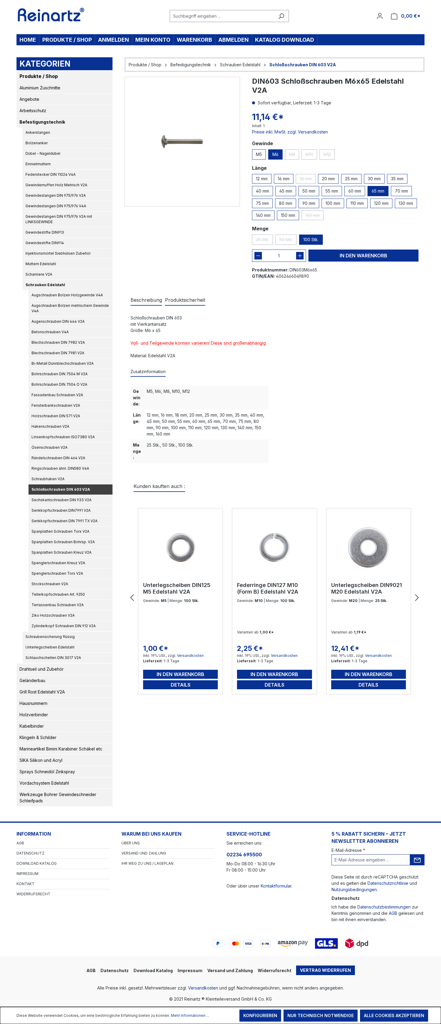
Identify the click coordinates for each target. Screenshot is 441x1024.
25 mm (351, 178)
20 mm (328, 178)
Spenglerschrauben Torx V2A (57, 573)
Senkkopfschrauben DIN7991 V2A (61, 510)
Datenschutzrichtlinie (388, 883)
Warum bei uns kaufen (152, 834)
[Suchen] (281, 16)
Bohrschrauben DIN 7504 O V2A (59, 384)
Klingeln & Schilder (38, 737)
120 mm (381, 203)
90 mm (308, 203)
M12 (329, 156)
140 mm (263, 215)
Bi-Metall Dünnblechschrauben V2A (63, 363)
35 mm (397, 178)
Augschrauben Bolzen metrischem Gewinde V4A (70, 308)
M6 (275, 154)
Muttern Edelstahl (41, 264)
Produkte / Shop (39, 76)
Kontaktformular (276, 885)
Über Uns (131, 843)
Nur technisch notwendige (320, 1015)
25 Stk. (264, 241)
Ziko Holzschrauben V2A (53, 615)
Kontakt (25, 884)
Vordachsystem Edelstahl (44, 783)
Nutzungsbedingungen (354, 889)
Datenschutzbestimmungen (384, 906)
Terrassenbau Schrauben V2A (58, 605)
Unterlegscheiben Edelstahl (50, 647)
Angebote (29, 99)
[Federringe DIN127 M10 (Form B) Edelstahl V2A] (274, 547)
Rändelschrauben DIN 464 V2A (58, 458)
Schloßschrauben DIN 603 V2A (61, 489)
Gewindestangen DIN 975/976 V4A (56, 206)
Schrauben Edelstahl (45, 285)
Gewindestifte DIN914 (45, 243)
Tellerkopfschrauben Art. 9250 (58, 594)
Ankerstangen (38, 132)
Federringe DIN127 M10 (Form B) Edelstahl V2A (267, 588)
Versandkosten (190, 655)
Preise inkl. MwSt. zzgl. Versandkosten (290, 131)
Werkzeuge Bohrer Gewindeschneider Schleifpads (58, 797)
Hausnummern (33, 703)
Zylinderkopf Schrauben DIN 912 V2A (64, 626)
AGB (20, 843)
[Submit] (417, 859)
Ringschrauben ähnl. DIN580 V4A (60, 468)
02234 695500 (244, 855)
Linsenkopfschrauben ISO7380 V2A (63, 437)
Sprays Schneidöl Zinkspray (47, 771)
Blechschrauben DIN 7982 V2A (58, 342)
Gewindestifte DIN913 (45, 232)
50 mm (308, 190)
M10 (311, 156)
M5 (259, 154)
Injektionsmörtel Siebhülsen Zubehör (58, 253)
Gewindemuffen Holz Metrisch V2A (56, 185)
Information (33, 834)
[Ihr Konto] (380, 16)
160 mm (314, 216)
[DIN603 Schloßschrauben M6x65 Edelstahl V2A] (182, 142)
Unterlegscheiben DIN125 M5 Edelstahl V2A (176, 588)
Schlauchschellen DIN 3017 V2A (53, 657)
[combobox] (222, 16)
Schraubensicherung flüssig (50, 636)
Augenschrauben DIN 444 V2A (58, 321)
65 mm (378, 190)
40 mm (262, 190)
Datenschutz (30, 853)
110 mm (357, 203)
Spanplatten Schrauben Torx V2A (60, 531)
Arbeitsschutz (33, 110)
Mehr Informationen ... (190, 1015)
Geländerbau (32, 680)
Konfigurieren (260, 1015)
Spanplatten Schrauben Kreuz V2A (62, 552)
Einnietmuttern (38, 164)
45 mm (285, 190)
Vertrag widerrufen (325, 970)
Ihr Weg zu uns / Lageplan (147, 863)
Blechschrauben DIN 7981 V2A (58, 353)
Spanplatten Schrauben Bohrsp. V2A (63, 542)
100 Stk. (311, 239)
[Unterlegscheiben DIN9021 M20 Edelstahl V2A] (368, 547)
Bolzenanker (37, 143)
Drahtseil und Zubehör (42, 669)
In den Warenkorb (363, 256)
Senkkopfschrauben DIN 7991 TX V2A (65, 521)
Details (180, 685)
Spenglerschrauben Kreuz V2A (58, 563)
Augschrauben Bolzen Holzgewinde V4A (67, 295)
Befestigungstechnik (42, 121)
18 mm (308, 180)
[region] (182, 141)
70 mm (401, 190)
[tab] (146, 300)
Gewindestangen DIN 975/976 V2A (56, 195)
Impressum (27, 873)
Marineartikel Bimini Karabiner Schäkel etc (61, 748)
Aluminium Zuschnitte (40, 87)
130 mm (406, 203)
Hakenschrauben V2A (50, 426)
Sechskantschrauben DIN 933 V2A (62, 500)
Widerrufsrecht (33, 894)
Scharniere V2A (39, 274)
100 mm (333, 203)
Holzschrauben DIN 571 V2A (56, 416)
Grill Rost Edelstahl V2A (42, 691)
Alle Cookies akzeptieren (394, 1015)
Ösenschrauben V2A (50, 447)
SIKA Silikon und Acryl (41, 760)
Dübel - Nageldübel (43, 153)
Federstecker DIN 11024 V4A (51, 174)
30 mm (374, 178)
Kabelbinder (32, 726)
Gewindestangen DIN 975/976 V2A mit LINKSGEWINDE (59, 219)
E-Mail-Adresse (348, 850)
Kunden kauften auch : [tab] (159, 486)
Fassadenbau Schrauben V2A (57, 395)
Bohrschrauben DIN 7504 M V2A (60, 374)
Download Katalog (36, 863)
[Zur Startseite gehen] (51, 14)
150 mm (288, 215)
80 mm (285, 203)
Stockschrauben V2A (50, 584)
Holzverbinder (34, 714)
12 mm (262, 178)
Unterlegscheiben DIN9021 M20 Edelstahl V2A (366, 588)
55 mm (332, 190)
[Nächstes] (417, 598)
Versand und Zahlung (144, 853)
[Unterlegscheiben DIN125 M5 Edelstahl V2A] (180, 547)
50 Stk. (288, 241)
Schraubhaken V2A (48, 479)
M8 (294, 156)
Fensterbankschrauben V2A (56, 405)
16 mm (284, 178)
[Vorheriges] (132, 598)
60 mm (354, 190)
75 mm (262, 203)
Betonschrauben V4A (50, 332)
